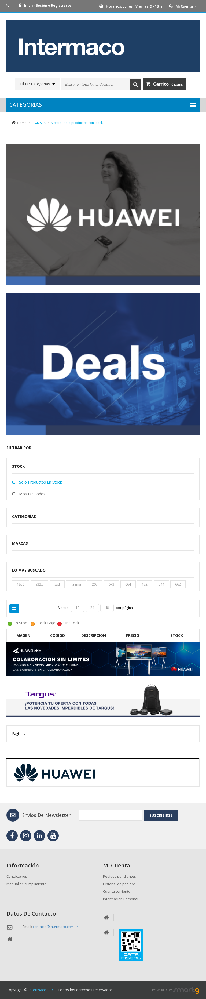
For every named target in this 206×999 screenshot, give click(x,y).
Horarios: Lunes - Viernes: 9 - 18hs (134, 6)
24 (92, 607)
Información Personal (120, 898)
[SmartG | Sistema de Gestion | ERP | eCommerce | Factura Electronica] (186, 990)
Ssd (57, 584)
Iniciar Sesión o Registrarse (47, 5)
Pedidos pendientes (119, 876)
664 (128, 584)
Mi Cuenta (184, 6)
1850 (20, 584)
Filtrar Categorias (35, 84)
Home (22, 123)
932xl (39, 584)
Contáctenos (16, 876)
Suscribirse (160, 815)
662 (178, 584)
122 (145, 584)
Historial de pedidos (119, 883)
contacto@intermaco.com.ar (55, 926)
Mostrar (64, 607)
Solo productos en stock (40, 482)
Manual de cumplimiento (26, 883)
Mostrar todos (31, 493)
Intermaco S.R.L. (42, 989)
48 (107, 607)
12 (77, 607)
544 (161, 584)
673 (111, 584)
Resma (76, 584)
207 (95, 584)
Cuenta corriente (116, 891)
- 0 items (168, 84)
